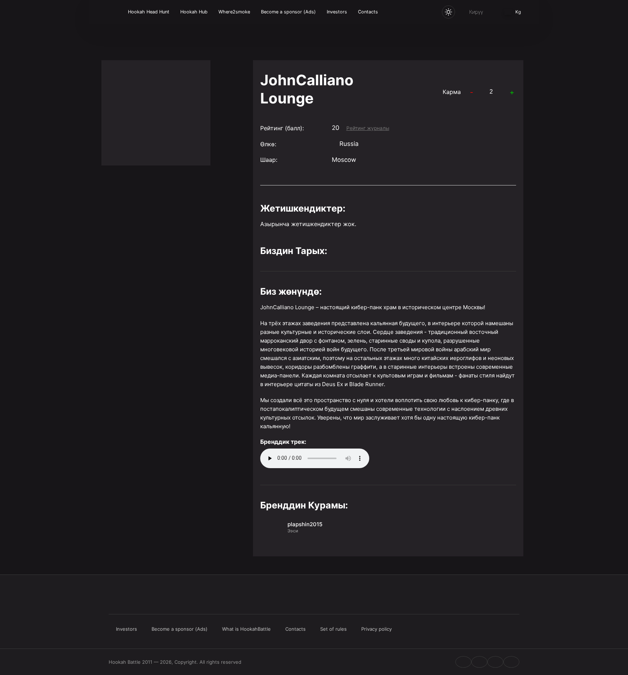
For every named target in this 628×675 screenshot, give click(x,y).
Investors (337, 12)
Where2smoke (234, 12)
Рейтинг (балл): (282, 128)
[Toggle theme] (448, 12)
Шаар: (268, 159)
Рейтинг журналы (367, 128)
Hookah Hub (194, 12)
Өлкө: (268, 144)
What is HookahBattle (246, 629)
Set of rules (333, 629)
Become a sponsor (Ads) (288, 12)
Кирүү (476, 12)
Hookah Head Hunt (148, 12)
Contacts (368, 12)
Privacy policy (376, 629)
